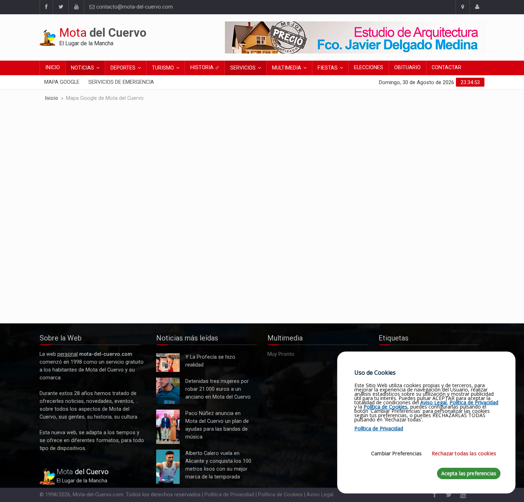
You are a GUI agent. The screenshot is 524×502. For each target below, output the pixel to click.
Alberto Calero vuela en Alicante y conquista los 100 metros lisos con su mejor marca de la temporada (168, 467)
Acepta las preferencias (468, 473)
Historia (202, 68)
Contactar (446, 68)
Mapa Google (61, 82)
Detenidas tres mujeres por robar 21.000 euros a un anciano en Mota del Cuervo (167, 391)
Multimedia (286, 68)
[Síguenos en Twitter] (60, 7)
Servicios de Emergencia (121, 82)
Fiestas (328, 68)
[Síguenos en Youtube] (76, 7)
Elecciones (368, 68)
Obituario (407, 68)
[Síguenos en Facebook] (46, 7)
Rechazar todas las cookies (464, 453)
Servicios (243, 68)
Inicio (52, 68)
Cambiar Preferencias (396, 453)
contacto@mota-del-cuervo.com (134, 7)
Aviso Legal (320, 495)
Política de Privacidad (229, 495)
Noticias (82, 68)
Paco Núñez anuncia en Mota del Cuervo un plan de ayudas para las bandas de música (168, 427)
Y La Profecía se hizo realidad (166, 363)
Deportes (123, 68)
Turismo (163, 68)
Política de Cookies (280, 495)
